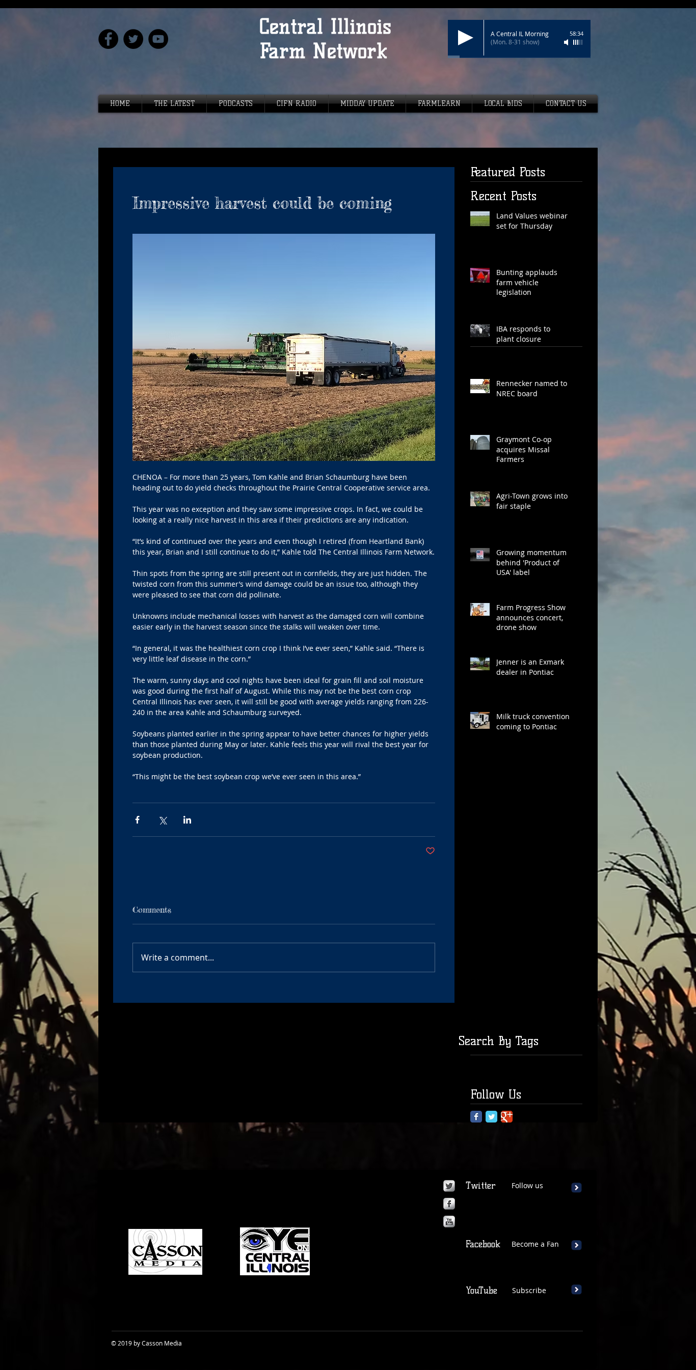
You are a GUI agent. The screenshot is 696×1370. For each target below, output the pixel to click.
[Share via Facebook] (137, 820)
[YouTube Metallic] (449, 1221)
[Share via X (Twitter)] (162, 820)
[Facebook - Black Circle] (108, 39)
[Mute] (567, 42)
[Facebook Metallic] (449, 1204)
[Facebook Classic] (476, 1116)
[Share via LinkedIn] (187, 820)
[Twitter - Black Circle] (133, 39)
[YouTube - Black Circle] (158, 39)
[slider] (578, 42)
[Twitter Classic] (491, 1116)
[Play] (465, 37)
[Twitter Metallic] (449, 1186)
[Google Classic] (507, 1116)
